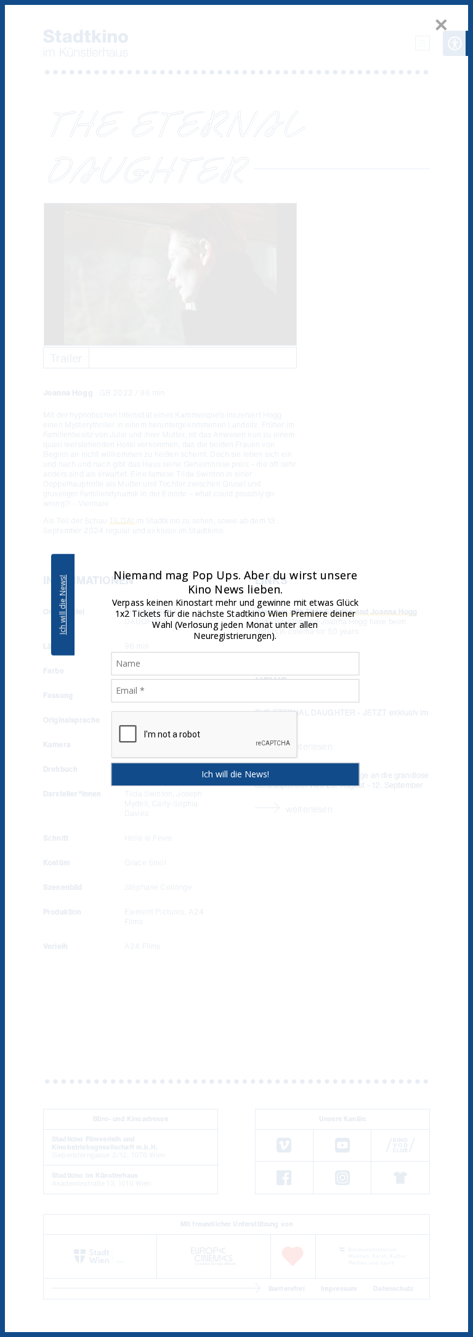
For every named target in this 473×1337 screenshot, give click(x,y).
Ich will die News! (62, 604)
